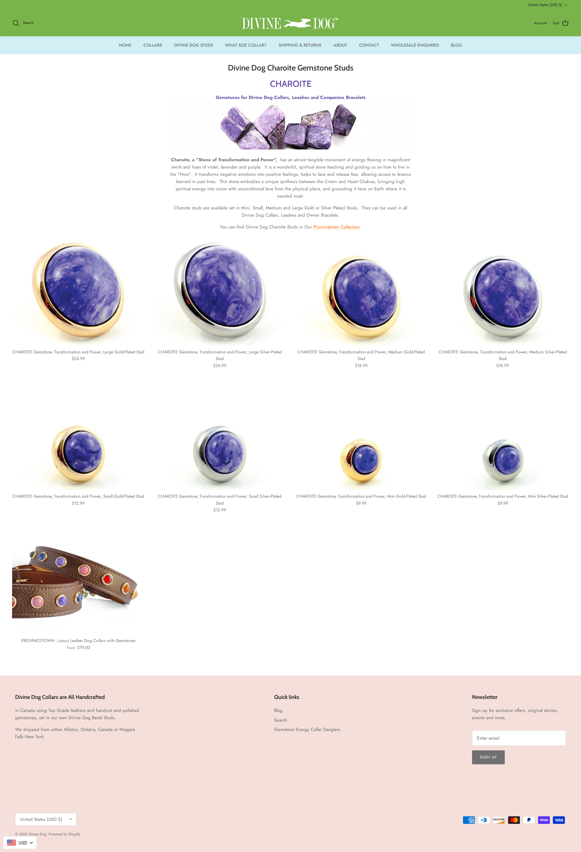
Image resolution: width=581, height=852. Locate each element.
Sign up (488, 757)
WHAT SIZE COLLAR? (246, 45)
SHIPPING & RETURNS (300, 45)
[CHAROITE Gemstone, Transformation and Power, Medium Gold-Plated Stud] (361, 293)
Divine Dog (37, 834)
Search (280, 720)
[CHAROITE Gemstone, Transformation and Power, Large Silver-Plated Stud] (220, 293)
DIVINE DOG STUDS (193, 45)
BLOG (456, 45)
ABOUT (340, 45)
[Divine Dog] (290, 23)
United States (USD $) (545, 5)
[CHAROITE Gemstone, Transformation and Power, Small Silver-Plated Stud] (220, 437)
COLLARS (152, 45)
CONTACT (369, 45)
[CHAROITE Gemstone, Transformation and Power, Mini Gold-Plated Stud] (361, 437)
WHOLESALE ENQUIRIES (415, 45)
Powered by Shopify (64, 834)
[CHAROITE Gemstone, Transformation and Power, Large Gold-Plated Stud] (78, 293)
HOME (125, 45)
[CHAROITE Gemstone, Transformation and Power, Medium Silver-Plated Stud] (503, 293)
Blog (278, 710)
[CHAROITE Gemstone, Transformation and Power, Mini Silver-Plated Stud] (503, 437)
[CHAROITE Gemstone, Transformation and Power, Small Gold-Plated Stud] (78, 437)
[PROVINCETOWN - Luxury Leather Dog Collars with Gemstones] (78, 581)
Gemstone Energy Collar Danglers (307, 729)
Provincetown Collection (336, 227)
